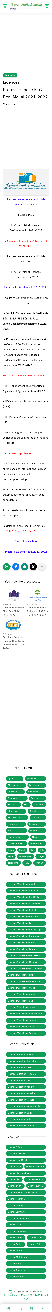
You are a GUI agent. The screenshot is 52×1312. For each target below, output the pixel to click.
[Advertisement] (26, 45)
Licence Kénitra (15, 1205)
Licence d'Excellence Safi (20, 1000)
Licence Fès (13, 1179)
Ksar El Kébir (14, 817)
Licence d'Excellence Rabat (21, 994)
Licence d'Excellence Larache (22, 949)
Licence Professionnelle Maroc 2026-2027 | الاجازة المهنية (26, 1295)
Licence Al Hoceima (17, 1153)
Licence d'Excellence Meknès (22, 962)
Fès (25, 804)
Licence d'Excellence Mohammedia (25, 968)
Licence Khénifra (16, 1198)
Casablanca (13, 798)
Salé (42, 850)
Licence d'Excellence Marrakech (24, 955)
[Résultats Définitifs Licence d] (14, 625)
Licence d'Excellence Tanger (22, 1020)
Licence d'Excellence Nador (21, 974)
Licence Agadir (15, 1147)
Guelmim (38, 804)
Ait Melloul (32, 778)
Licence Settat (15, 1250)
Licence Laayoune (16, 1211)
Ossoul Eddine (15, 843)
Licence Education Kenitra (21, 1086)
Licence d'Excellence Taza (21, 1026)
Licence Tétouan (16, 1276)
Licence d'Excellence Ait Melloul (24, 890)
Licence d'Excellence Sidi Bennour (25, 1013)
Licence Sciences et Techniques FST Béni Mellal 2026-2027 (37, 611)
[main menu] (5, 6)
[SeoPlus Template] (10, 1292)
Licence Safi (14, 1244)
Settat (11, 856)
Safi (32, 850)
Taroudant (13, 862)
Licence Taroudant (17, 1270)
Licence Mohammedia (18, 1218)
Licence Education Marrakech (22, 1093)
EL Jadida (12, 804)
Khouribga (13, 811)
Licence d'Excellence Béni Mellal (24, 897)
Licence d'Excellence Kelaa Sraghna (25, 929)
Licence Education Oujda (20, 1112)
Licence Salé (34, 1244)
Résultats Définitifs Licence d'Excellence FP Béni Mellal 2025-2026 (14, 643)
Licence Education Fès (19, 1080)
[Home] (8, 1308)
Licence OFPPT (15, 1224)
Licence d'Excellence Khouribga (23, 936)
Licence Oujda (15, 1237)
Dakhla (34, 798)
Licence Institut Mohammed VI (23, 1192)
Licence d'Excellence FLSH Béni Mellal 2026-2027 (13, 611)
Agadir (11, 778)
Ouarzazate (35, 843)
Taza (26, 862)
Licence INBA (14, 1185)
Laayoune (12, 824)
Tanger (40, 856)
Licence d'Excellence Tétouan (22, 1033)
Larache (33, 824)
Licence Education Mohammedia (24, 1106)
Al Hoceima (13, 785)
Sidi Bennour (25, 856)
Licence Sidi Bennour (18, 1257)
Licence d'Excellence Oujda (21, 987)
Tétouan (39, 862)
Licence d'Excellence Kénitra (22, 942)
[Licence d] (14, 596)
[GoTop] (43, 1308)
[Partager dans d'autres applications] (41, 566)
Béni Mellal (10, 75)
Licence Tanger (15, 1263)
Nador (35, 837)
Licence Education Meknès (21, 1099)
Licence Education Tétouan (21, 1125)
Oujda (11, 850)
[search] (47, 6)
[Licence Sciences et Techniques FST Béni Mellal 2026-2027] (38, 596)
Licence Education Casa (19, 1067)
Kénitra (35, 817)
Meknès (34, 830)
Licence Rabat (36, 1237)
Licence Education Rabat (20, 1119)
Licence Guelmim (34, 1179)
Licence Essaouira (35, 1166)
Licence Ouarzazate (17, 1231)
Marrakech (13, 830)
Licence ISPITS (35, 1185)
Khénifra (33, 811)
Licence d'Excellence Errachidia (23, 916)
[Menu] (32, 1308)
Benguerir (34, 785)
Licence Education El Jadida (22, 1074)
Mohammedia (14, 837)
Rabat (22, 850)
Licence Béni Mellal (17, 1160)
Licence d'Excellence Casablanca (24, 903)
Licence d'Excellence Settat (21, 1007)
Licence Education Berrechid (22, 1061)
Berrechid (13, 791)
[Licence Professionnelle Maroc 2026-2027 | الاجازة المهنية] (26, 6)
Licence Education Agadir (20, 1054)
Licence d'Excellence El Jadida (23, 910)
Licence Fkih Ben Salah (19, 1173)
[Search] (20, 1308)
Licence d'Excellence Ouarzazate (24, 981)
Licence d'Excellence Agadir (22, 884)
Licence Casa (14, 1166)
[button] (15, 566)
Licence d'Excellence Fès (20, 923)
